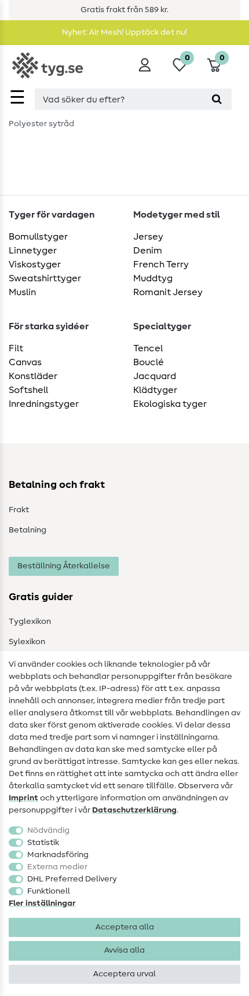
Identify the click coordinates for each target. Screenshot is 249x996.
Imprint (23, 798)
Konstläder (33, 376)
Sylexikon (27, 642)
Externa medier (57, 867)
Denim (147, 250)
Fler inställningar (42, 903)
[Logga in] (144, 64)
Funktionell (48, 891)
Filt (16, 348)
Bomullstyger (38, 236)
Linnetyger (33, 250)
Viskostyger (35, 264)
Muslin (22, 292)
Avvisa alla (124, 950)
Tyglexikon (30, 622)
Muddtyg (153, 278)
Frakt (19, 510)
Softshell (28, 390)
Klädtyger (155, 390)
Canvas (25, 362)
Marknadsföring (58, 855)
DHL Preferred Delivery (72, 879)
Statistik (43, 843)
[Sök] (217, 99)
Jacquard (154, 376)
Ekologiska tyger (170, 404)
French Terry (161, 264)
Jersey (148, 236)
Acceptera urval (124, 974)
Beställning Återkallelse (63, 566)
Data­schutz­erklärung (134, 810)
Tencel (148, 348)
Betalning (27, 530)
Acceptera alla (125, 927)
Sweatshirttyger (45, 278)
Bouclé (148, 362)
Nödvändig (48, 830)
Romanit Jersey (168, 292)
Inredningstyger (44, 404)
